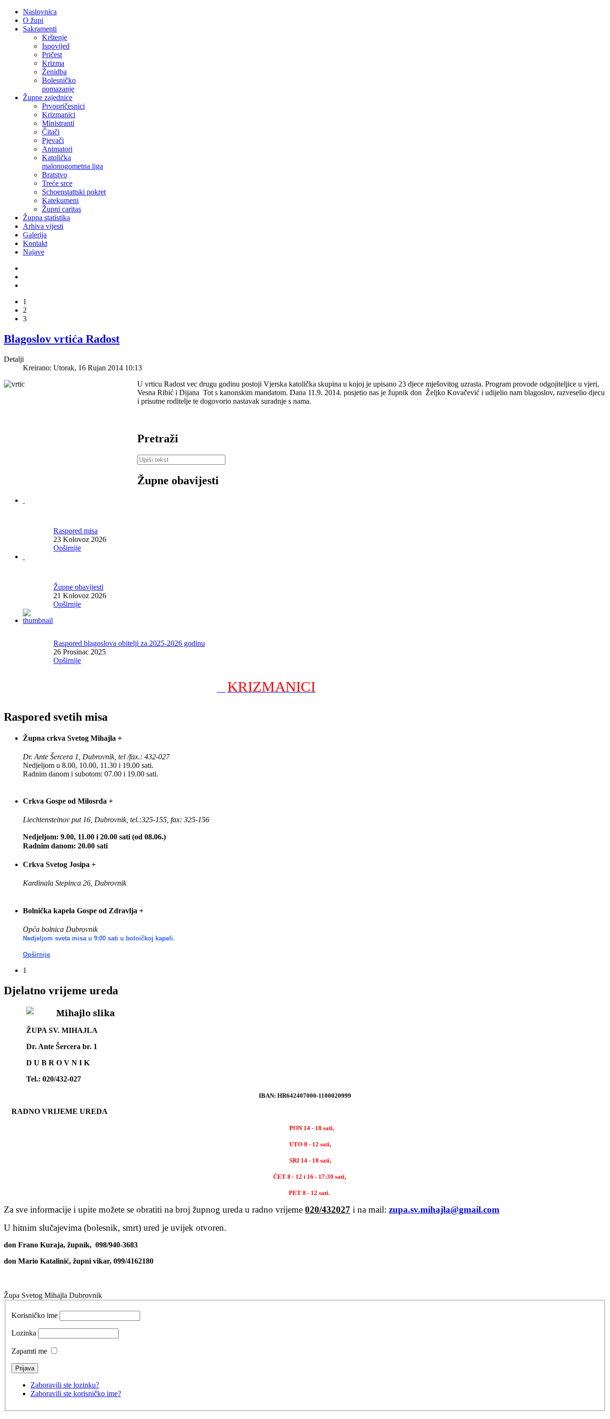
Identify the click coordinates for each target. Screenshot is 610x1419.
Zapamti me (29, 1351)
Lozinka (23, 1333)
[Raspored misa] (24, 500)
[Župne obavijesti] (24, 556)
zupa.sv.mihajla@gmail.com (444, 1210)
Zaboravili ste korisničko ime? (75, 1393)
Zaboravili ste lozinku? (64, 1385)
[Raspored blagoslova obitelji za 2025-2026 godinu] (38, 620)
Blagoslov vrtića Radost (62, 339)
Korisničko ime (34, 1315)
